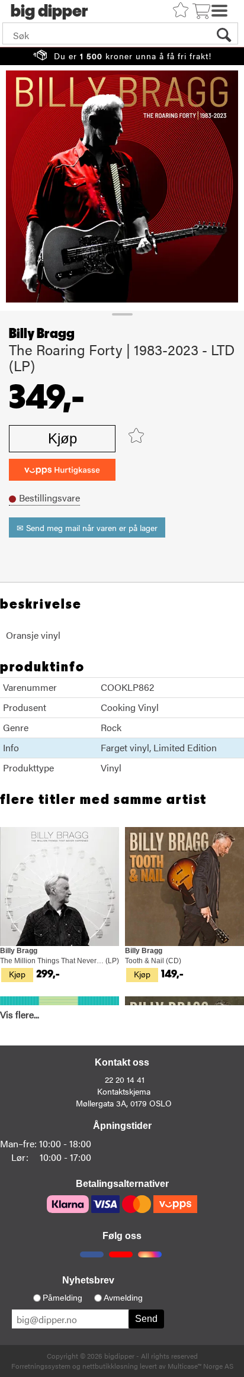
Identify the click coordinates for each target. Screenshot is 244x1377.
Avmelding (123, 1297)
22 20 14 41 (125, 1079)
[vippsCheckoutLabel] (62, 470)
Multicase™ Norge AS (200, 1365)
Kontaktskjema (123, 1091)
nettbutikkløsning (110, 1365)
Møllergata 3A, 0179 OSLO (124, 1103)
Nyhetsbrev (88, 1280)
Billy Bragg (42, 334)
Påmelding (62, 1297)
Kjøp (62, 438)
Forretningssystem (40, 1365)
